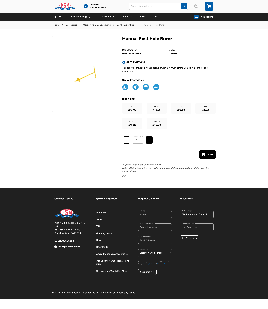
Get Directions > (189, 238)
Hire (61, 16)
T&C (156, 16)
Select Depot (145, 249)
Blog (98, 240)
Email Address (146, 236)
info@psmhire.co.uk (69, 246)
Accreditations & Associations (112, 254)
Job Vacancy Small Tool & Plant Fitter (112, 262)
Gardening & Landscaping (97, 25)
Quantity (137, 137)
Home (56, 25)
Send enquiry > (147, 272)
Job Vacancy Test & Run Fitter (112, 271)
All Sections (207, 16)
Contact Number (147, 224)
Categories (71, 25)
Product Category (80, 16)
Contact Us (108, 16)
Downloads (102, 247)
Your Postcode (188, 224)
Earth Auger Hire (125, 25)
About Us (127, 16)
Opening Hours (104, 233)
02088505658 (66, 241)
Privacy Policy (148, 264)
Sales (143, 16)
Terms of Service (163, 264)
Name (142, 211)
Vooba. (132, 292)
